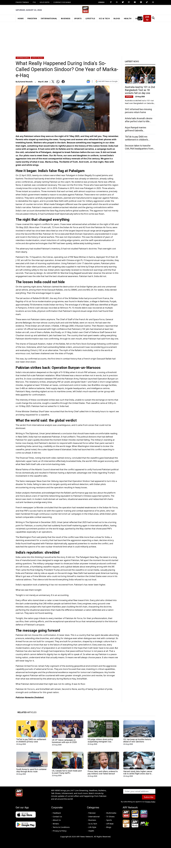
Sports (109, 820)
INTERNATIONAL (49, 18)
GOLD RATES (45, 2)
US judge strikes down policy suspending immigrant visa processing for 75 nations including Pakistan (103, 742)
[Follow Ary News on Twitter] (122, 2)
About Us (57, 820)
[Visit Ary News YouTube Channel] (134, 2)
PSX (34, 2)
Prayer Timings (22, 2)
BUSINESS (65, 18)
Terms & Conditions (61, 827)
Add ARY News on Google (107, 81)
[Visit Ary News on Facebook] (110, 2)
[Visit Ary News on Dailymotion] (140, 2)
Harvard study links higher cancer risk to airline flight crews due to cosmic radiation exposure (137, 773)
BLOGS (117, 18)
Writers (56, 823)
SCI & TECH (104, 18)
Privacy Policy (150, 801)
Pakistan (92, 813)
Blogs (108, 827)
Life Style (92, 827)
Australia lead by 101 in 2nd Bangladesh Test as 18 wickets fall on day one (140, 89)
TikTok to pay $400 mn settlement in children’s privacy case (136, 139)
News (132, 61)
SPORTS (78, 18)
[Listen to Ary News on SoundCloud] (152, 2)
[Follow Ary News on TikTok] (146, 2)
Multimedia (111, 813)
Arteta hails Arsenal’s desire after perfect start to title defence (138, 121)
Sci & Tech (92, 823)
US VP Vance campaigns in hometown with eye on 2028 (64, 741)
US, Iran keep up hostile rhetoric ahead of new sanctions (137, 740)
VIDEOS (101, 2)
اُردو (140, 18)
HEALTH (127, 18)
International (23, 58)
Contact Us (57, 816)
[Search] (153, 18)
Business (92, 820)
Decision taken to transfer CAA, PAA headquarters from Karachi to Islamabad (139, 148)
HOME (21, 18)
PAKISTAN (32, 18)
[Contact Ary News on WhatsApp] (116, 2)
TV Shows (110, 816)
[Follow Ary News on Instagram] (128, 2)
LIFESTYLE (90, 18)
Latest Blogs (37, 58)
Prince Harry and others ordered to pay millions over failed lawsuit (103, 772)
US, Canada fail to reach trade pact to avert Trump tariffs (67, 772)
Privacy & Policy (59, 830)
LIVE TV (147, 18)
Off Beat (109, 823)
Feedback (57, 813)
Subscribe (148, 797)
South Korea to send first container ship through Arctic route (31, 770)
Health (91, 830)
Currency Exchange (62, 2)
